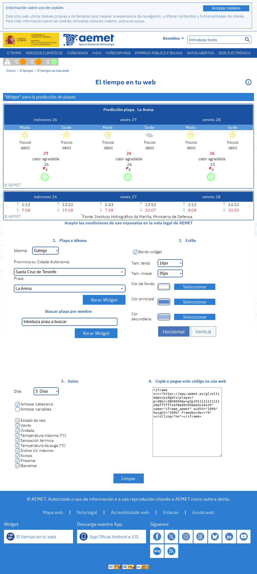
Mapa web (53, 512)
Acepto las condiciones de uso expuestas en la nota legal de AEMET (128, 222)
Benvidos (171, 38)
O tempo (14, 53)
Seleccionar (195, 287)
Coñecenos (77, 53)
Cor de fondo (143, 283)
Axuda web (203, 512)
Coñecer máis (118, 53)
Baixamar (29, 465)
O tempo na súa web (53, 70)
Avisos (26, 455)
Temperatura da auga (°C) (43, 445)
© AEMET (12, 184)
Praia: (19, 278)
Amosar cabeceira (37, 403)
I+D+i (96, 53)
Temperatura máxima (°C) (43, 435)
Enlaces (170, 512)
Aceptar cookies (226, 8)
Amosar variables (36, 408)
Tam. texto (141, 263)
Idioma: (20, 250)
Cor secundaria (141, 316)
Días (18, 391)
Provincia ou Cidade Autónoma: (42, 261)
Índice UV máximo (37, 450)
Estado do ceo (33, 420)
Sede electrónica (234, 53)
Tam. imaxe (142, 273)
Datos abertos (200, 53)
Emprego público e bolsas (158, 53)
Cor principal (143, 298)
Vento (26, 425)
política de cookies (132, 21)
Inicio (11, 70)
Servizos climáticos (44, 53)
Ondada (27, 430)
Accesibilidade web (130, 512)
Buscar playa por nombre (68, 311)
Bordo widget (150, 251)
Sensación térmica (37, 440)
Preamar (28, 460)
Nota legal (87, 512)
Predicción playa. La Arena (128, 109)
